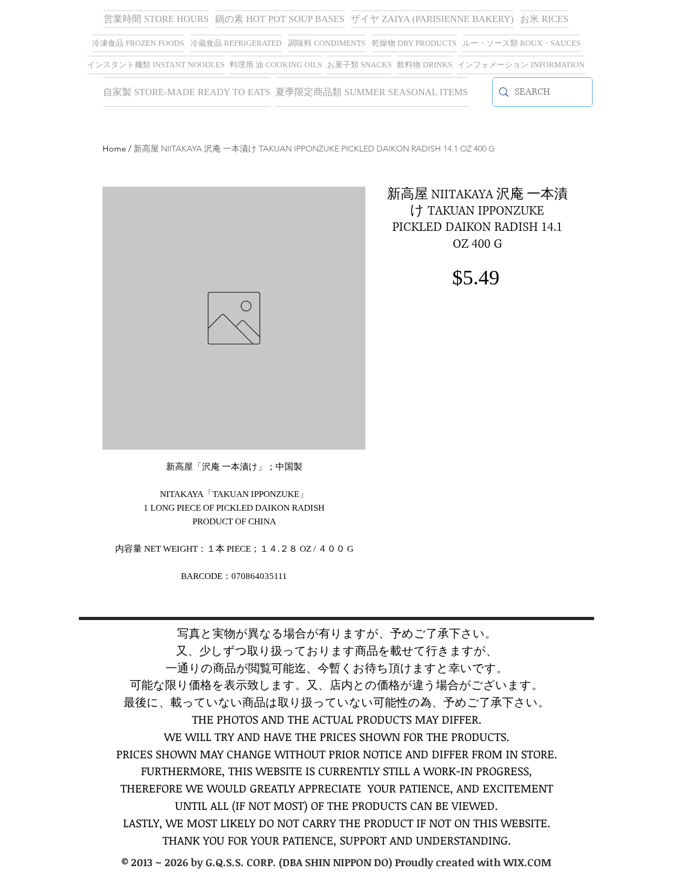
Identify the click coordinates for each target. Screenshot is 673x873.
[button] (432, 19)
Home (114, 149)
